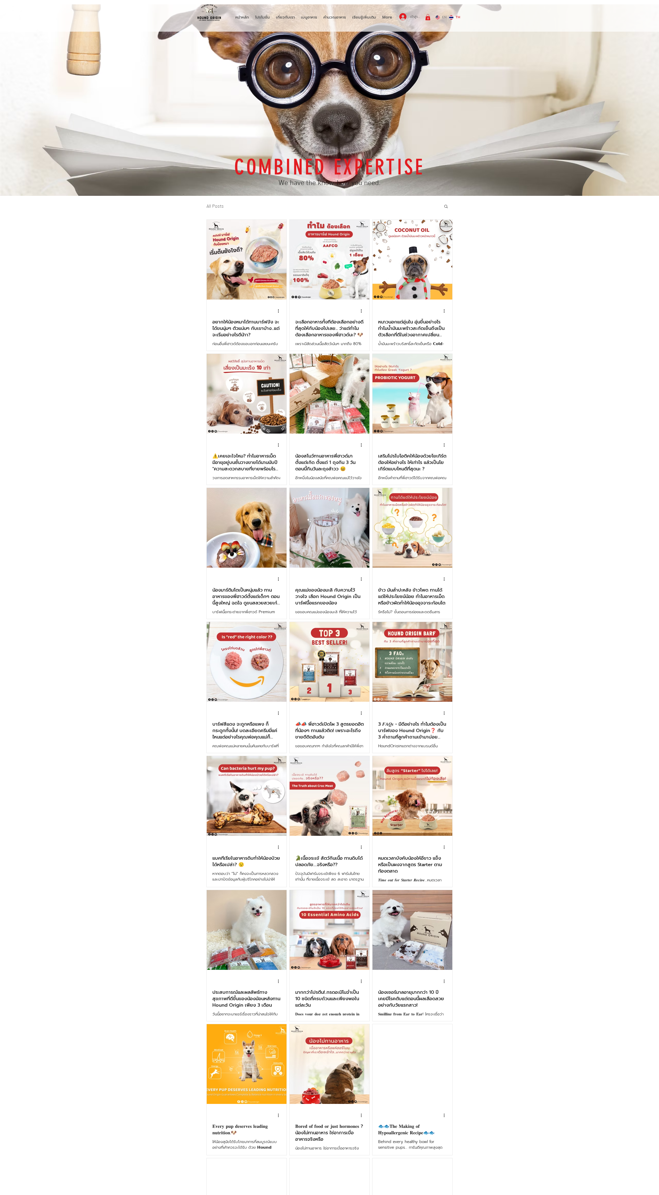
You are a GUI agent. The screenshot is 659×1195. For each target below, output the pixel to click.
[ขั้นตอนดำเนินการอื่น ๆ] (280, 311)
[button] (427, 17)
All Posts (215, 206)
